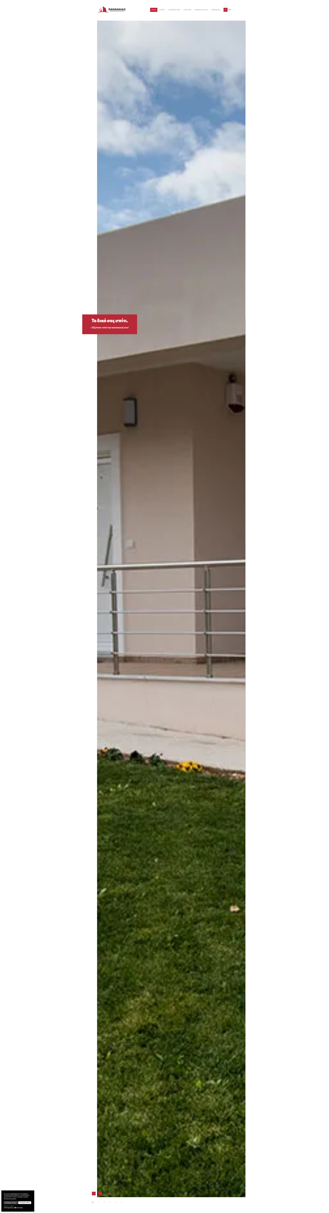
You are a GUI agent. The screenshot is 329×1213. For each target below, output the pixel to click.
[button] (92, 1202)
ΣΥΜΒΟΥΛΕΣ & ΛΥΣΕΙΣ (201, 10)
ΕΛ (225, 10)
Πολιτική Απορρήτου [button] (10, 1198)
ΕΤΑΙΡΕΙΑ (162, 10)
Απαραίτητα (9, 1207)
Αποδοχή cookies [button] (25, 1202)
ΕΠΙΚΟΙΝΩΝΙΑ (215, 10)
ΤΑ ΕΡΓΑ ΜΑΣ (187, 10)
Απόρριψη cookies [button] (10, 1202)
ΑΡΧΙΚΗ (153, 10)
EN (230, 10)
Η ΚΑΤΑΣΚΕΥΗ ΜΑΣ (174, 10)
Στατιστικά (19, 1207)
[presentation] (94, 1193)
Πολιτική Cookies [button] (23, 1197)
